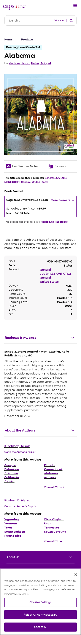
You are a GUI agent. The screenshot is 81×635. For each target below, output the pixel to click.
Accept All (40, 627)
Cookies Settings (40, 602)
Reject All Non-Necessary (40, 614)
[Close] (76, 574)
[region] (40, 602)
